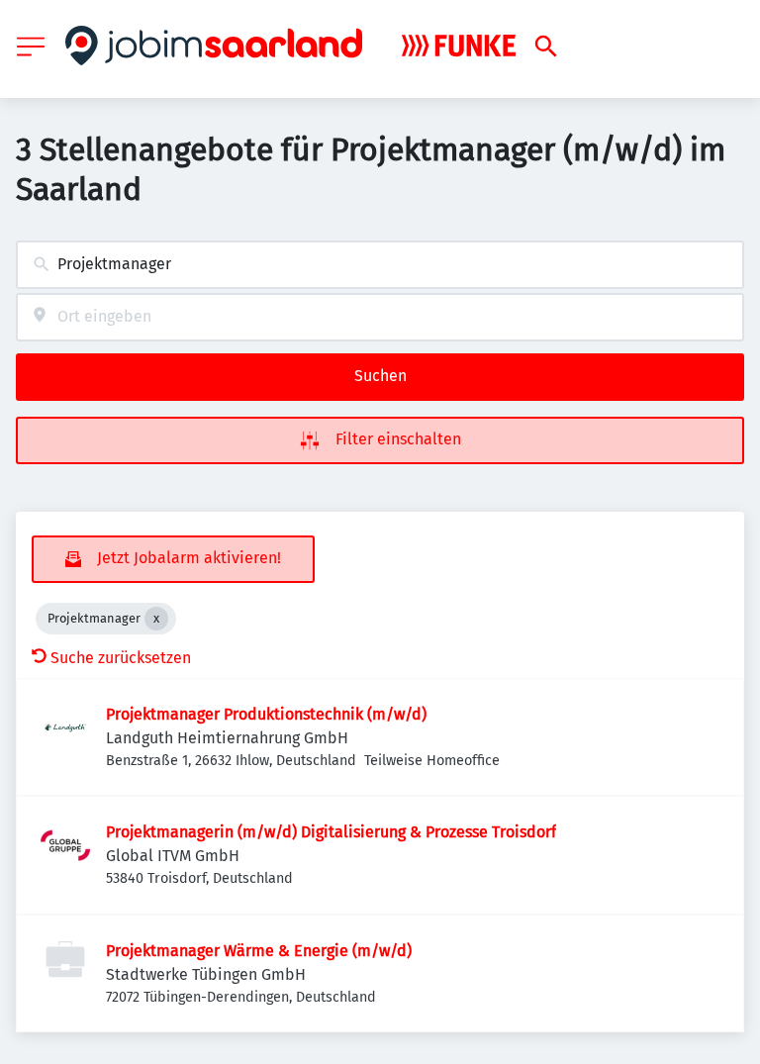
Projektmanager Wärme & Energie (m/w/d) (259, 950)
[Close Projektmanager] (156, 618)
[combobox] (380, 265)
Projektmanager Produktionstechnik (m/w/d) (266, 714)
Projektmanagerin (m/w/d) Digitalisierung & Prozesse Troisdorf (331, 831)
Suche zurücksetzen (120, 657)
